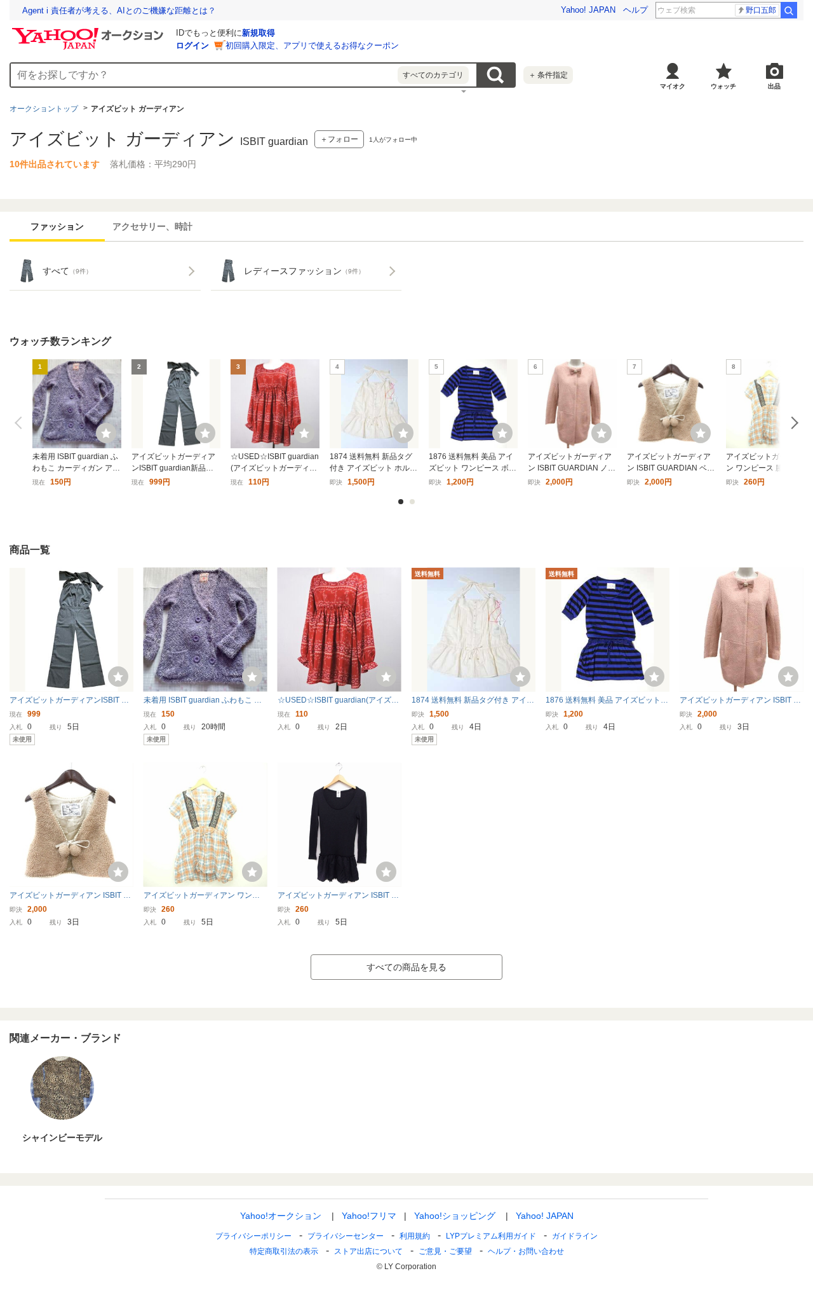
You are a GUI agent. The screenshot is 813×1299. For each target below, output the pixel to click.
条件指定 (548, 75)
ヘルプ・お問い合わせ (526, 1251)
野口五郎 (761, 10)
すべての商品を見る (406, 967)
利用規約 (415, 1236)
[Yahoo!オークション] (90, 31)
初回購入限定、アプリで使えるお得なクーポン (312, 45)
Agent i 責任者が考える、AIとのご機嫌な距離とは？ (119, 10)
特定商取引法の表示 (284, 1251)
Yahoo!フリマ (369, 1216)
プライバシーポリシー (253, 1236)
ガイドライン (575, 1236)
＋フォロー (339, 139)
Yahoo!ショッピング (454, 1216)
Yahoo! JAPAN (588, 10)
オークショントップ (44, 108)
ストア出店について (368, 1251)
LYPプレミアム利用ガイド (491, 1236)
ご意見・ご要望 (445, 1251)
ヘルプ (635, 10)
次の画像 (792, 422)
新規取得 (258, 33)
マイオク (672, 86)
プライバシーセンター (345, 1236)
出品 (774, 86)
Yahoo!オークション (280, 1216)
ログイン (192, 45)
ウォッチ (723, 86)
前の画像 (21, 422)
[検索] (789, 10)
